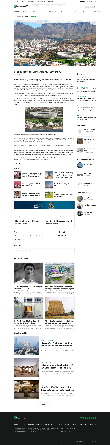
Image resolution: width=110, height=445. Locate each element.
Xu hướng (75, 424)
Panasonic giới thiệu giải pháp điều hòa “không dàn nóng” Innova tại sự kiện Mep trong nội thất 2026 (32, 174)
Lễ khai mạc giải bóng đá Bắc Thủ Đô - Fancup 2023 (31, 184)
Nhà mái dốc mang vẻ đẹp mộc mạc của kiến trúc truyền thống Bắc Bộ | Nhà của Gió (86, 109)
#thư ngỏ (47, 5)
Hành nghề (39, 424)
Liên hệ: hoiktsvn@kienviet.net (69, 428)
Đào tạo (60, 424)
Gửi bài (23, 1)
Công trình (31, 424)
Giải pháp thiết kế (81, 77)
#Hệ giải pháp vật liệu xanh (58, 5)
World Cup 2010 (18, 239)
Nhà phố (79, 115)
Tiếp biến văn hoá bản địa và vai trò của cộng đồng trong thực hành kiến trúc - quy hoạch (59, 323)
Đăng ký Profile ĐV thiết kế (56, 441)
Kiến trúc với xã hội (81, 96)
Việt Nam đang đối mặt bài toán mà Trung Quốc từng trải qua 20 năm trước (86, 100)
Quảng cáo (16, 1)
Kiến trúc (79, 106)
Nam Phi (22, 235)
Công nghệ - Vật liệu (46, 363)
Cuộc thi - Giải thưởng (50, 424)
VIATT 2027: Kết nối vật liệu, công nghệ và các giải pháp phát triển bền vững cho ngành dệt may (59, 289)
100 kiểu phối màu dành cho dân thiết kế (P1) (86, 80)
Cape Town (30, 235)
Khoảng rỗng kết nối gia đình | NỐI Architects (86, 118)
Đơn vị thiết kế (51, 1)
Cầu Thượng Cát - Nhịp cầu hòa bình (63, 184)
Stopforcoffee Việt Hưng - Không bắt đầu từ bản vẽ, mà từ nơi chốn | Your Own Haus (57, 388)
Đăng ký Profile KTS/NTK (42, 441)
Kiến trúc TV (93, 424)
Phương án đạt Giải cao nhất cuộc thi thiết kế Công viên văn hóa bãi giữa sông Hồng (63, 194)
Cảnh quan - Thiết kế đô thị (48, 340)
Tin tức (23, 424)
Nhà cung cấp (31, 1)
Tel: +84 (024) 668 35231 (68, 433)
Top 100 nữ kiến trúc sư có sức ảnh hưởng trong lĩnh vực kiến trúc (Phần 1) (86, 90)
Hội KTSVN (16, 424)
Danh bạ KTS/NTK (41, 1)
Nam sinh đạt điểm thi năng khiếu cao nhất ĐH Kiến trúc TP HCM (31, 194)
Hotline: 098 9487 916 (67, 431)
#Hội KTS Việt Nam (37, 5)
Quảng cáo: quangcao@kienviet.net (70, 429)
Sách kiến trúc (83, 424)
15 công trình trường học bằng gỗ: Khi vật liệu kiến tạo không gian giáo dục (57, 366)
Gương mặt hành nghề (82, 87)
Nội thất (43, 385)
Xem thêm (44, 404)
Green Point (38, 235)
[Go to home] (21, 6)
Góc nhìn (67, 424)
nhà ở (16, 235)
